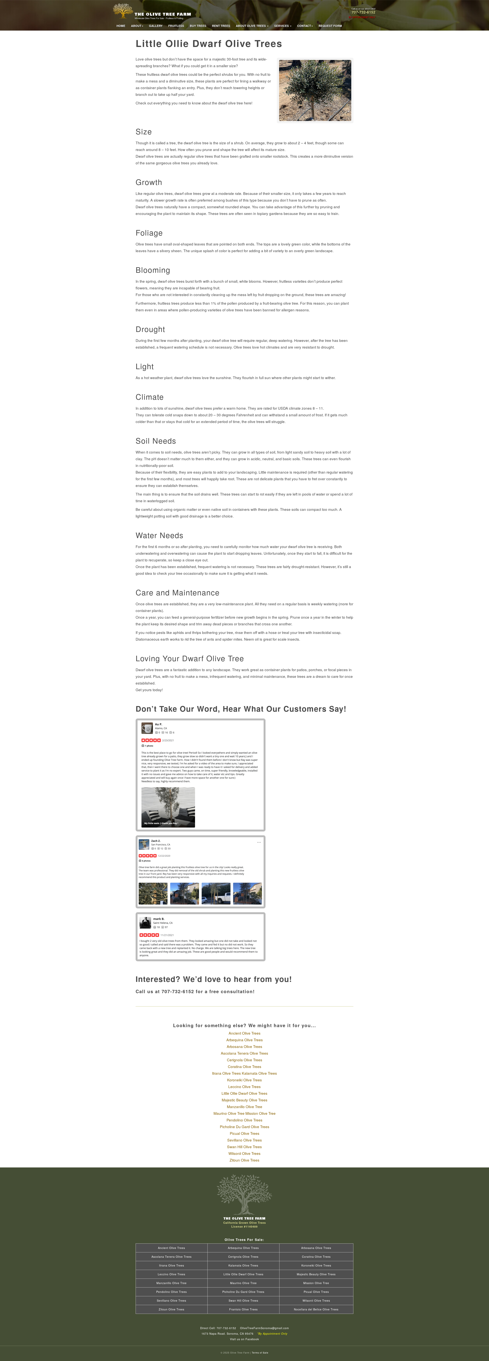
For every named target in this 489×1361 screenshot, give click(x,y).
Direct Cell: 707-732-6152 (218, 1328)
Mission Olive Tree (260, 1113)
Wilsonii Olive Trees (244, 1153)
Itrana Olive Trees (226, 1073)
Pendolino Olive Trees (244, 1119)
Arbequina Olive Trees (244, 1039)
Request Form (330, 26)
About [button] (136, 26)
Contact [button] (304, 26)
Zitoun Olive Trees (244, 1159)
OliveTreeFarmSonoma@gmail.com (264, 1328)
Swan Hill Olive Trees (244, 1146)
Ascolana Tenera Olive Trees (244, 1053)
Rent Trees (221, 26)
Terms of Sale (260, 1352)
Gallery (156, 26)
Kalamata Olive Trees (259, 1073)
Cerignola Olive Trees (244, 1059)
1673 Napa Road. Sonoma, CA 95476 (244, 1333)
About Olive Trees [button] (251, 26)
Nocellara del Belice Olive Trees (316, 1309)
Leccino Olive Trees (244, 1086)
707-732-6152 (363, 12)
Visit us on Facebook (244, 1339)
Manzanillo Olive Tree (244, 1106)
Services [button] (282, 26)
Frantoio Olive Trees (243, 1309)
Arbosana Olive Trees (244, 1046)
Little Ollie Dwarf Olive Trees (244, 1093)
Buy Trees (198, 26)
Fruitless (176, 26)
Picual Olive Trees (244, 1133)
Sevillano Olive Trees (244, 1139)
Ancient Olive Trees (245, 1033)
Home (121, 26)
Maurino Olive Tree (229, 1113)
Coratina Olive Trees (244, 1066)
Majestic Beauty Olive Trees (244, 1099)
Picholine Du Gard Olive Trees (244, 1126)
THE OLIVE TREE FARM (163, 15)
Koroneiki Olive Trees (244, 1079)
